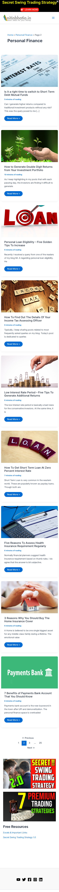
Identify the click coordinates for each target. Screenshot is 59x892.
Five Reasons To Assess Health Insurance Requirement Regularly (25, 544)
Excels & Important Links (15, 832)
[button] (29, 10)
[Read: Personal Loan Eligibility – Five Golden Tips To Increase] (29, 221)
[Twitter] (24, 880)
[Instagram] (35, 880)
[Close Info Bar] (57, 1)
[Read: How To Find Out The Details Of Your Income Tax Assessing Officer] (29, 296)
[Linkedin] (41, 880)
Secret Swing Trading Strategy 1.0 (19, 837)
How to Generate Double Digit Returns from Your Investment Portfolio (28, 168)
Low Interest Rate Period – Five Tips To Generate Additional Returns (28, 394)
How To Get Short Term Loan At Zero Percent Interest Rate (27, 469)
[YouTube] (18, 880)
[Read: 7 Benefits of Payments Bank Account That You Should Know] (29, 672)
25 (40, 743)
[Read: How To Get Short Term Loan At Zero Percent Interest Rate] (29, 446)
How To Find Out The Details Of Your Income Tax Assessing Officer (27, 319)
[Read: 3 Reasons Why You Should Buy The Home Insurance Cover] (29, 597)
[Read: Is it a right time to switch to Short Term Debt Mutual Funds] (29, 70)
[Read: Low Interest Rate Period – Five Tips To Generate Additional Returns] (29, 371)
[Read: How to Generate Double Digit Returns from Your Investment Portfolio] (29, 146)
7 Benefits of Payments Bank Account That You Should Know (28, 695)
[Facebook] (30, 880)
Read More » (13, 119)
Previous (28, 738)
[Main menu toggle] (53, 18)
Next (31, 747)
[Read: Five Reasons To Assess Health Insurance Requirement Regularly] (29, 522)
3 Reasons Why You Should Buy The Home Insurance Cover (27, 619)
